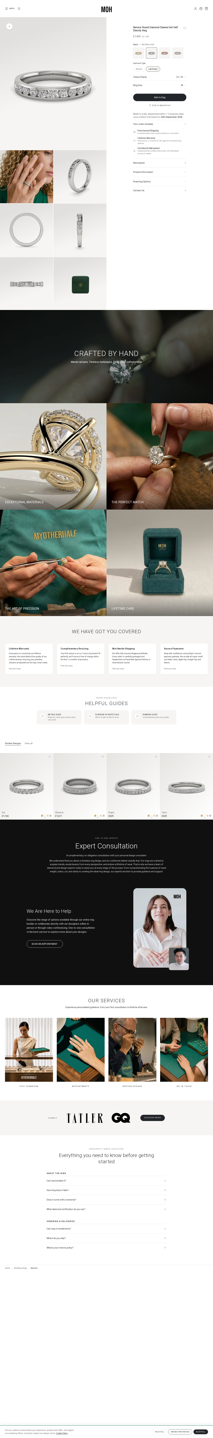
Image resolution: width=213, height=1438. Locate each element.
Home (7, 1268)
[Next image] (101, 786)
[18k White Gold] (151, 53)
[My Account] (195, 8)
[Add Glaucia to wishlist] (103, 757)
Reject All (160, 1432)
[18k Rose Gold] (164, 53)
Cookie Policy (62, 1433)
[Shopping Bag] (206, 8)
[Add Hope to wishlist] (156, 757)
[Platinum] (177, 53)
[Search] (19, 8)
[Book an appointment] (200, 8)
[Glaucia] (80, 786)
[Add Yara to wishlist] (209, 757)
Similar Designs (13, 743)
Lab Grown (153, 69)
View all (29, 743)
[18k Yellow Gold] (138, 53)
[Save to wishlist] (184, 28)
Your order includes (143, 124)
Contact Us (139, 190)
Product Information (143, 172)
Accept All (201, 1432)
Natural (139, 69)
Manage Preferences (180, 1432)
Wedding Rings (20, 1268)
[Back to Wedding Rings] (9, 26)
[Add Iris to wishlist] (49, 757)
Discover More (152, 1118)
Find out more (15, 669)
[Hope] (133, 786)
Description (139, 163)
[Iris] (26, 786)
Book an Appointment (161, 105)
